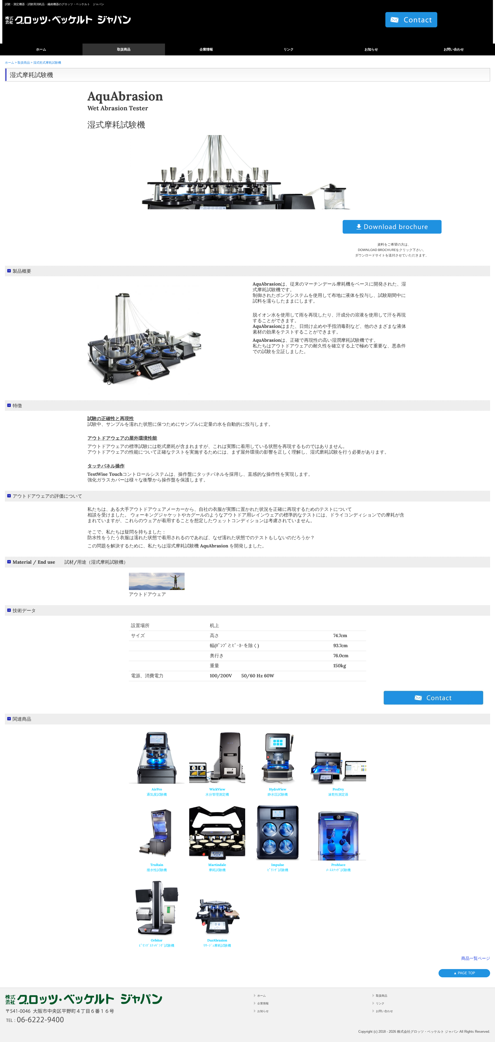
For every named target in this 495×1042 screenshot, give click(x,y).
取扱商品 (123, 49)
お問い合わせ (454, 49)
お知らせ (371, 49)
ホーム (41, 49)
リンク (289, 49)
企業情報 (206, 49)
